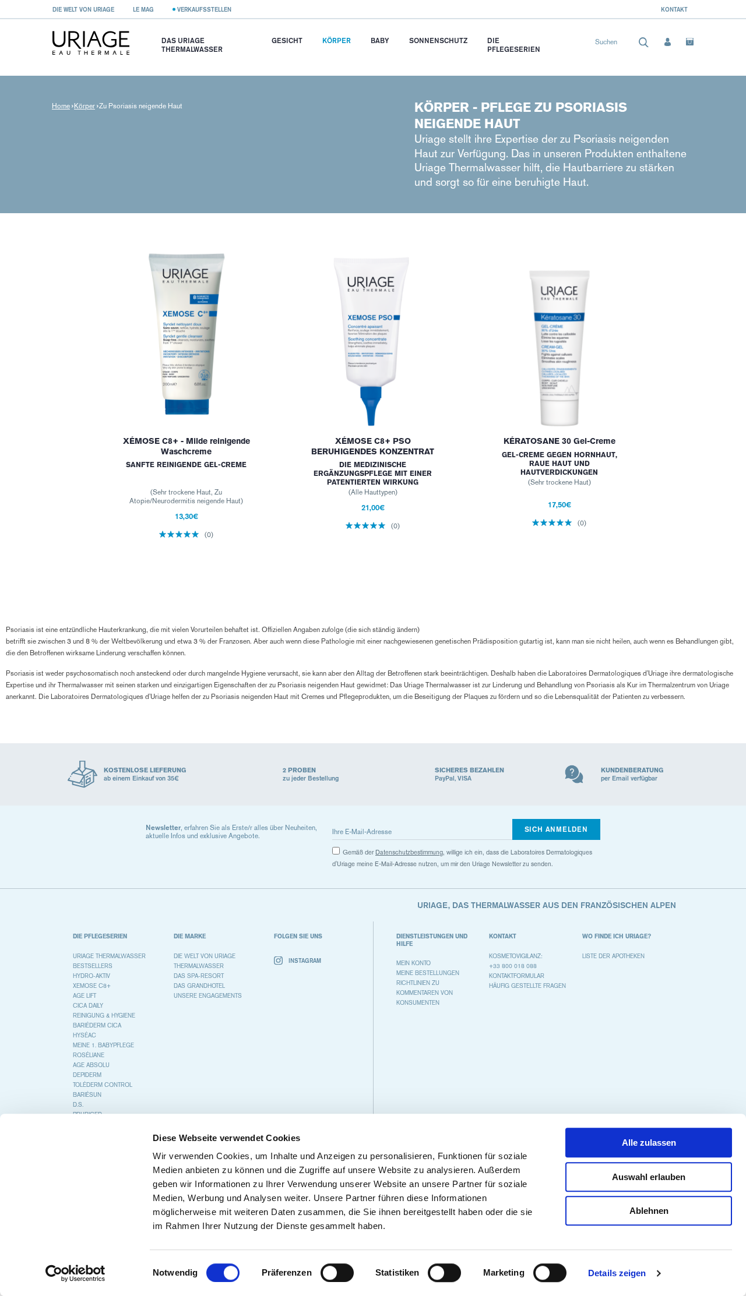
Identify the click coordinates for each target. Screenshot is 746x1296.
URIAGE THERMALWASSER (109, 956)
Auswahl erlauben (648, 1177)
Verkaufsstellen (204, 9)
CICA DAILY (88, 1005)
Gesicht (287, 40)
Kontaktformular (516, 976)
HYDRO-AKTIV (91, 976)
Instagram (304, 960)
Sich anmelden (556, 829)
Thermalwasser (199, 966)
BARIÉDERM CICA (97, 1025)
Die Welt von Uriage (83, 9)
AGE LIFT (84, 996)
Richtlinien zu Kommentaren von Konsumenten (424, 993)
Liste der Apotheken (613, 956)
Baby (380, 40)
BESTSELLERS (92, 966)
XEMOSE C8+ (92, 986)
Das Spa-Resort (199, 976)
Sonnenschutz (438, 40)
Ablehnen (648, 1211)
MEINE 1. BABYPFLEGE (103, 1045)
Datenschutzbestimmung (409, 852)
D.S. (78, 1104)
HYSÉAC (84, 1035)
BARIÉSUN (87, 1095)
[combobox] (622, 44)
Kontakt (674, 9)
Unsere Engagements (208, 996)
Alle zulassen (649, 1142)
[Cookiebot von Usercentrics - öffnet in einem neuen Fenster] (75, 1273)
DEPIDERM (87, 1075)
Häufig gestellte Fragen (527, 986)
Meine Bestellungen (427, 973)
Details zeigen (617, 1273)
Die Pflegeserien (513, 45)
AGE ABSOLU (91, 1065)
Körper (336, 40)
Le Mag (143, 9)
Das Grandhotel (199, 986)
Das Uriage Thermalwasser (192, 45)
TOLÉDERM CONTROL (102, 1085)
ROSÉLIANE (88, 1055)
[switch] (337, 1272)
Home (61, 106)
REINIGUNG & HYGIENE (104, 1015)
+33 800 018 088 (513, 966)
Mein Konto (413, 963)
